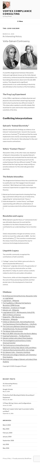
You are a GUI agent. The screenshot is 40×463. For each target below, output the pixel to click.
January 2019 (7, 437)
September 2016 (8, 440)
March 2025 (7, 425)
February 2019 (7, 433)
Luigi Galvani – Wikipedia (11, 300)
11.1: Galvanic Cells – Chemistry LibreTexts (16, 352)
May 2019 (6, 429)
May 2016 (6, 448)
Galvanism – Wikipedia (10, 319)
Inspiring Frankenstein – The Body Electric (16, 336)
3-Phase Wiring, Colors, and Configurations (17, 403)
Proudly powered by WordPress (22, 458)
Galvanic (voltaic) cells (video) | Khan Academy (18, 338)
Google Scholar (8, 389)
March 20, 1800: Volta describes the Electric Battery (20, 333)
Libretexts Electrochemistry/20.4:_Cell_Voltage (18, 350)
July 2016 (6, 444)
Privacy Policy (7, 458)
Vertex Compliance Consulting (17, 12)
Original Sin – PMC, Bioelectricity (13, 317)
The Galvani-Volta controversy (13, 331)
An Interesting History (12, 36)
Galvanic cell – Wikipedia (11, 310)
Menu (21, 21)
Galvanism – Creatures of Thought (14, 308)
